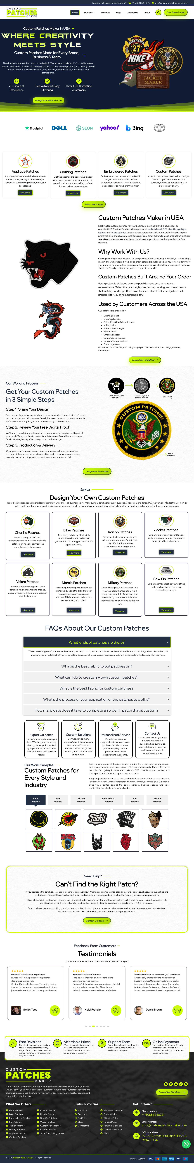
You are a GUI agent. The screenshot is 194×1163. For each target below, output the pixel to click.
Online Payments (166, 1042)
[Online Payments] (146, 1043)
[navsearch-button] (158, 12)
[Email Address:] (136, 1123)
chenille (172, 229)
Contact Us (132, 12)
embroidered (155, 229)
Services (88, 12)
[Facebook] (166, 1084)
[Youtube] (176, 1084)
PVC (165, 229)
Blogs (118, 12)
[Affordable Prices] (57, 1043)
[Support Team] (102, 1043)
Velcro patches (118, 232)
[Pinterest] (186, 1084)
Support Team (119, 1042)
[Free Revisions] (13, 1043)
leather (102, 232)
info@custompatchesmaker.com (164, 1125)
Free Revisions (30, 1042)
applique (181, 229)
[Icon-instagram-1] (181, 1084)
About (147, 12)
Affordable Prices (77, 1042)
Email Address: (149, 1121)
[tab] (36, 800)
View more (25, 192)
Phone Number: (149, 1111)
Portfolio (105, 12)
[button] (86, 1026)
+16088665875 (152, 1114)
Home (75, 12)
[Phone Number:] (136, 1112)
